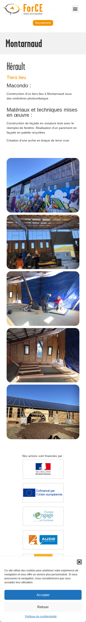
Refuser (43, 607)
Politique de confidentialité (41, 616)
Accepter (43, 595)
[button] (79, 562)
